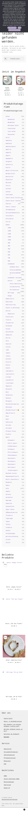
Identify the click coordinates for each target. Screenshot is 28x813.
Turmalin (9, 527)
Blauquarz (11, 440)
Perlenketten (14, 289)
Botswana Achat (13, 125)
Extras (8, 311)
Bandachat (11, 119)
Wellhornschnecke (12, 536)
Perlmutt (9, 428)
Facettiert (10, 317)
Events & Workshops (13, 308)
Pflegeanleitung (9, 758)
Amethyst (9, 143)
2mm (9, 243)
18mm (9, 240)
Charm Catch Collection (14, 197)
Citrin (8, 222)
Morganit (9, 401)
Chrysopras (10, 218)
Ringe (10, 296)
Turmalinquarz (13, 470)
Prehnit (8, 434)
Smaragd (8, 500)
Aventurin (9, 164)
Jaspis (8, 356)
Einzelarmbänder (15, 270)
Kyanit (8, 368)
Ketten (10, 280)
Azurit (8, 167)
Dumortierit (10, 299)
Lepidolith (10, 380)
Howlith (8, 344)
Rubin (8, 485)
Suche (14, 810)
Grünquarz (11, 449)
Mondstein (9, 395)
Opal (7, 419)
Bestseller (10, 176)
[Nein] (26, 16)
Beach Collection (12, 170)
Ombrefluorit (10, 413)
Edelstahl (9, 302)
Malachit (9, 389)
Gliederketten (15, 287)
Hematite (9, 335)
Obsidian (9, 407)
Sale (7, 488)
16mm (9, 237)
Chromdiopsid (10, 209)
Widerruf (7, 788)
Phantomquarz (12, 455)
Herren (8, 338)
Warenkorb (22, 809)
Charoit (8, 203)
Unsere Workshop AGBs (11, 779)
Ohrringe (11, 293)
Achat (8, 116)
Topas (8, 521)
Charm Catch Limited (13, 200)
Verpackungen (10, 533)
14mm (9, 234)
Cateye (8, 191)
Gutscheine (10, 332)
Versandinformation (11, 752)
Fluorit (8, 320)
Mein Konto (4, 810)
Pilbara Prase (11, 431)
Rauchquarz (12, 458)
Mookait (8, 398)
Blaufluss (9, 179)
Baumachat (11, 122)
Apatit (8, 155)
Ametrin (8, 149)
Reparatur (11, 314)
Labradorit (10, 371)
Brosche (8, 182)
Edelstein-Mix (11, 305)
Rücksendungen (9, 782)
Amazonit (9, 140)
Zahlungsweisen (9, 755)
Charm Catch (8, 718)
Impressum (7, 785)
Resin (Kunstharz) (12, 479)
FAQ (5, 764)
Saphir (8, 491)
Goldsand (9, 326)
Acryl (8, 137)
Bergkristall (10, 173)
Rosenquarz (12, 461)
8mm (9, 261)
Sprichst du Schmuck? (11, 734)
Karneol (8, 359)
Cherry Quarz (12, 443)
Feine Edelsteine (16, 283)
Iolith (8, 347)
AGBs (5, 776)
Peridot (8, 425)
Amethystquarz (11, 146)
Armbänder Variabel (15, 278)
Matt (7, 392)
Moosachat (11, 134)
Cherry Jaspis (11, 206)
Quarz (8, 437)
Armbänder (11, 264)
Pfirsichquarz (13, 452)
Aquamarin (9, 158)
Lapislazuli (10, 374)
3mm (9, 246)
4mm (9, 249)
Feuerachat (12, 128)
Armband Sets (14, 267)
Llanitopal (10, 383)
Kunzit (8, 365)
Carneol (8, 188)
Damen (8, 225)
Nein (19, 27)
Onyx (7, 416)
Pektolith (9, 422)
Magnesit (9, 386)
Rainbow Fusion (11, 473)
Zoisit (8, 542)
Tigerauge (9, 518)
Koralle (8, 362)
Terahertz (9, 515)
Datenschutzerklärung (9, 799)
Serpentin (9, 497)
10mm (9, 228)
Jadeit (8, 353)
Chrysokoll (10, 216)
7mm (9, 258)
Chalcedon (9, 194)
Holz (7, 341)
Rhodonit (9, 482)
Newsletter (8, 749)
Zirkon (8, 539)
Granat (8, 329)
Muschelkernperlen (12, 404)
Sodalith (9, 503)
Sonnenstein (10, 506)
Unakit (8, 530)
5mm (9, 252)
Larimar (8, 377)
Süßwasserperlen (11, 512)
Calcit (8, 185)
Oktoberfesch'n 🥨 (12, 410)
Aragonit (9, 161)
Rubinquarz (12, 464)
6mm (9, 255)
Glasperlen (10, 323)
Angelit (8, 152)
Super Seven (10, 509)
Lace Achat (12, 131)
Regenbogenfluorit (12, 476)
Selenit (8, 494)
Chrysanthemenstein (13, 212)
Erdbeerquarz (12, 446)
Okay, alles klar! (12, 27)
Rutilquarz (12, 467)
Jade (7, 350)
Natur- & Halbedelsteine (13, 721)
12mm (9, 231)
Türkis (8, 524)
